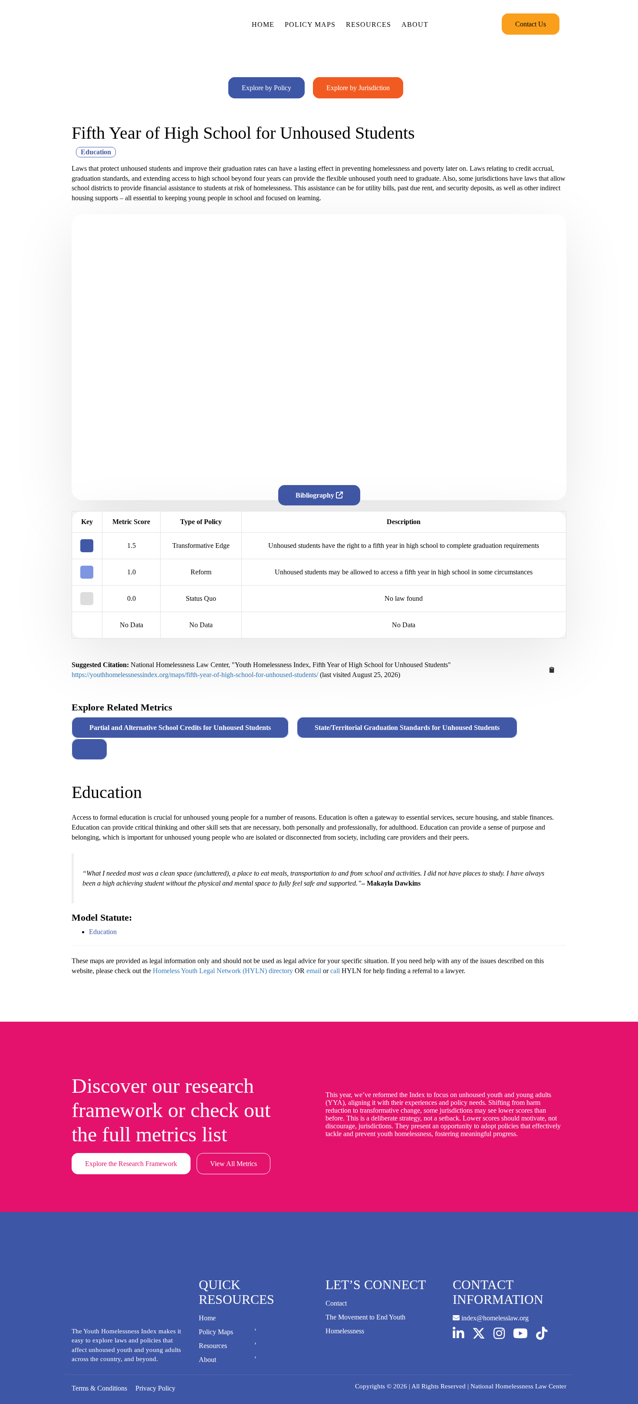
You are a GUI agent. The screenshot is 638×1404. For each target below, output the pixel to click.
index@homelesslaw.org (494, 1318)
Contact (336, 1303)
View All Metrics (233, 1163)
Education (103, 931)
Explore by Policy (266, 87)
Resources (368, 24)
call (335, 970)
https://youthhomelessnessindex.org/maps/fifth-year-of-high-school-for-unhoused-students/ (195, 674)
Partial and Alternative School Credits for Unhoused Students (180, 727)
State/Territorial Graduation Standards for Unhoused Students (407, 727)
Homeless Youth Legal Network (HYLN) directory (223, 970)
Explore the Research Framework (131, 1163)
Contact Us (530, 24)
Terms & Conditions (99, 1388)
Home (263, 24)
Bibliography (316, 495)
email (313, 970)
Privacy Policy (155, 1388)
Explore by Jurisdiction (358, 87)
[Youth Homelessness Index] (111, 24)
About (414, 24)
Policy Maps (310, 24)
